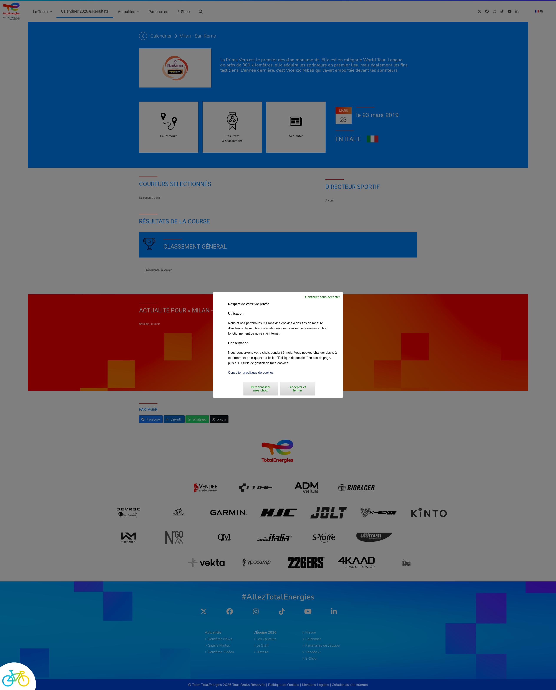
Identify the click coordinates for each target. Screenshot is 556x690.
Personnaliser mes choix (260, 388)
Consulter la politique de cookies (251, 372)
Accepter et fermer (298, 388)
